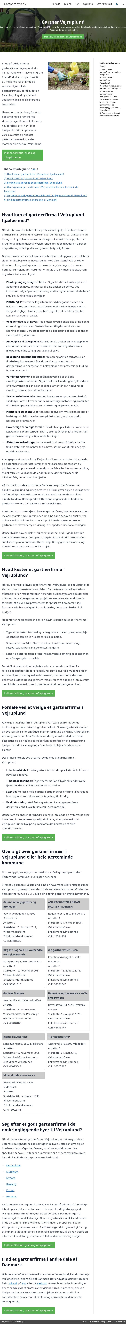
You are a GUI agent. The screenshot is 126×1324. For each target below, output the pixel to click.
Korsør (10, 1190)
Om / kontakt (104, 4)
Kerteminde (13, 1165)
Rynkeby (11, 1184)
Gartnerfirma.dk (15, 4)
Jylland (67, 4)
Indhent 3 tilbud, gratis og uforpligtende (63, 36)
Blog (103, 1322)
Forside (56, 4)
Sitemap (110, 1322)
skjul (34, 169)
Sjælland (88, 4)
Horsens (11, 1196)
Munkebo (12, 1171)
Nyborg (11, 1178)
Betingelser (120, 1322)
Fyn (77, 4)
